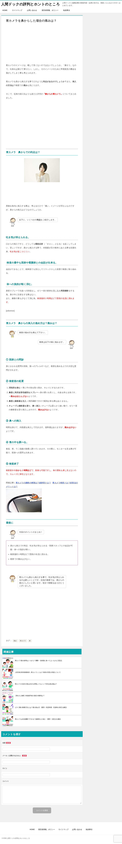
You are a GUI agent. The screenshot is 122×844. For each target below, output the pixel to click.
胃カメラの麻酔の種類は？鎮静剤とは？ (33, 483)
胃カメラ (23, 641)
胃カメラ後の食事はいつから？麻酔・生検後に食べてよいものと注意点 (38, 660)
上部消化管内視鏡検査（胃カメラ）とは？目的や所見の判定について (38, 672)
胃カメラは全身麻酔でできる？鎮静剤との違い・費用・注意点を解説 (38, 719)
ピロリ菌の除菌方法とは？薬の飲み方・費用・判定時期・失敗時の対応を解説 (41, 707)
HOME (4, 10)
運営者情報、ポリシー (50, 10)
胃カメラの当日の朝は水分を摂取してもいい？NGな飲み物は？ (36, 684)
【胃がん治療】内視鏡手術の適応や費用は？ (29, 696)
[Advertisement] (42, 43)
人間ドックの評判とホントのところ (30, 4)
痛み (15, 641)
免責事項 (66, 10)
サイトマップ (17, 10)
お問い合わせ (32, 10)
